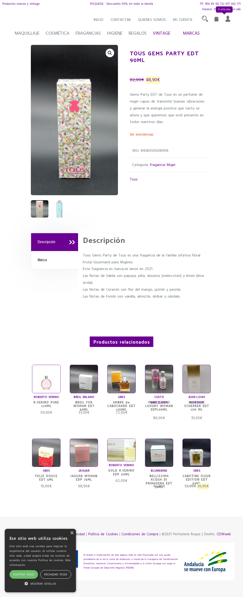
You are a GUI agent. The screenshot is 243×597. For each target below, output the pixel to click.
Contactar (121, 20)
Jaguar (83, 470)
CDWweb (224, 534)
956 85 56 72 (214, 3)
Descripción (46, 242)
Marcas (191, 33)
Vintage (161, 33)
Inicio (98, 20)
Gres (121, 397)
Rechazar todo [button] (55, 574)
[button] (110, 53)
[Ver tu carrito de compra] (216, 20)
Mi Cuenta (182, 20)
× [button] (72, 533)
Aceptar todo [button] (23, 574)
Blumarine (159, 470)
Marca (42, 260)
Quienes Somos (152, 20)
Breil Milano (84, 397)
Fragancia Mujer (163, 165)
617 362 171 (233, 3)
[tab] (55, 242)
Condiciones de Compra (140, 534)
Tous (134, 179)
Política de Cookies (103, 534)
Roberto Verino (46, 397)
